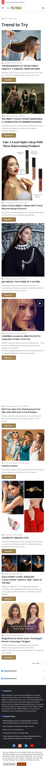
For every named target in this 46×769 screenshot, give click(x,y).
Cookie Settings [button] (9, 764)
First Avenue (7, 406)
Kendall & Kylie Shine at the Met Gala (15, 733)
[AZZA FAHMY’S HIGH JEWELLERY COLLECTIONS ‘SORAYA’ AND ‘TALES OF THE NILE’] (23, 563)
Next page (35, 663)
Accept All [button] (21, 764)
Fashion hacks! (10, 465)
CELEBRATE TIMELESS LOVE (15, 537)
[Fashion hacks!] (23, 445)
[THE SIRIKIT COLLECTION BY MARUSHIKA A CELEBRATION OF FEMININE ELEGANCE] (23, 98)
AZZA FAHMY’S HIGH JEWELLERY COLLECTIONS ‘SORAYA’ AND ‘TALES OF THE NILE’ (22, 579)
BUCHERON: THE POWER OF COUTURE (21, 281)
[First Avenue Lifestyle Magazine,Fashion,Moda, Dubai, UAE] (13, 8)
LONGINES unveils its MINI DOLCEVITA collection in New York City (21, 338)
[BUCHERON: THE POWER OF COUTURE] (23, 250)
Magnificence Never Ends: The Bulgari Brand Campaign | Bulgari (22, 640)
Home (5, 18)
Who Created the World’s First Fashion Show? (18, 726)
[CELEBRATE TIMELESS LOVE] (23, 506)
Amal (4, 63)
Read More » (8, 80)
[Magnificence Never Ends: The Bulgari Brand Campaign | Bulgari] (23, 617)
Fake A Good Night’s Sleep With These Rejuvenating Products (22, 207)
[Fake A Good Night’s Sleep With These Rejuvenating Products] (23, 169)
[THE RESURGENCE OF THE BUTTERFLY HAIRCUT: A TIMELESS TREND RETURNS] (23, 45)
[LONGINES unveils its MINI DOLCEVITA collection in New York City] (23, 315)
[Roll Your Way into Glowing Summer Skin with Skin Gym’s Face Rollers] (23, 382)
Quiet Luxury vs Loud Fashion (13, 729)
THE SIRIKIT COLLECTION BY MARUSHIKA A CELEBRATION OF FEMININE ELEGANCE (22, 120)
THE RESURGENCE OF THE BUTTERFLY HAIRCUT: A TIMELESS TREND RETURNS (21, 67)
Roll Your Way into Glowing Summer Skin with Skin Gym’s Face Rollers (21, 411)
